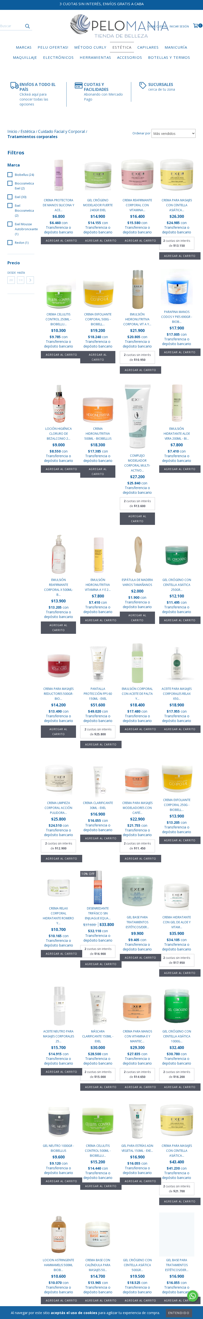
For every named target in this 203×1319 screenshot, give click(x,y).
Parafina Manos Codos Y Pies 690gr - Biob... (176, 317)
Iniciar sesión (179, 26)
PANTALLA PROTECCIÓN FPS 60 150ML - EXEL (98, 694)
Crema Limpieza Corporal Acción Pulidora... (58, 808)
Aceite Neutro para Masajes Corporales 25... (58, 1036)
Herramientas (95, 57)
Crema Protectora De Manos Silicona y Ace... (58, 205)
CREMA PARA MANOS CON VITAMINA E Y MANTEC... (137, 1036)
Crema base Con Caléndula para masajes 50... (97, 1265)
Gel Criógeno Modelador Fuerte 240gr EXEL (98, 205)
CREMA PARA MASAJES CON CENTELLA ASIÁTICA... (177, 205)
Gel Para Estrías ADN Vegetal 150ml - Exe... (137, 1148)
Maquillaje (25, 57)
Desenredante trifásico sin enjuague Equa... (98, 913)
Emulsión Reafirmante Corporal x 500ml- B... (58, 587)
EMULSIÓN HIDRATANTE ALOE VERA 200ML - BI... (177, 434)
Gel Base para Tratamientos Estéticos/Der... (137, 922)
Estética (121, 47)
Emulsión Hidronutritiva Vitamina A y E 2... (98, 585)
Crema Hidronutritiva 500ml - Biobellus (97, 434)
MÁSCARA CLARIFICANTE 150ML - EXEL (97, 1036)
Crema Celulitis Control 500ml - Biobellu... (98, 1151)
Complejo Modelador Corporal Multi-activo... (137, 463)
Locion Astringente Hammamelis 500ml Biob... (58, 1265)
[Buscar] (27, 25)
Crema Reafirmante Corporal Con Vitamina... (137, 205)
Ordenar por (141, 133)
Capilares (148, 47)
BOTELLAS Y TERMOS (169, 57)
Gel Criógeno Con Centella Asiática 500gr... (137, 1265)
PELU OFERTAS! (53, 47)
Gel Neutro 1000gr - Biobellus (58, 1148)
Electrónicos (58, 57)
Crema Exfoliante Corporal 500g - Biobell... (97, 319)
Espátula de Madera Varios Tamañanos (137, 582)
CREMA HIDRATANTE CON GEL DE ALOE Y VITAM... (176, 922)
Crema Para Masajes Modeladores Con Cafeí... (137, 808)
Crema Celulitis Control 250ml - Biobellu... (58, 319)
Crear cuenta (156, 26)
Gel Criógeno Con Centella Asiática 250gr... (176, 585)
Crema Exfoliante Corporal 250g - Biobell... (176, 805)
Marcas (24, 47)
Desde (11, 272)
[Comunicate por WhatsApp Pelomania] (192, 1296)
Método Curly (90, 47)
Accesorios (129, 57)
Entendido (179, 1313)
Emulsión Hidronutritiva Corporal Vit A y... (137, 319)
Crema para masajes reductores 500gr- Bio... (58, 694)
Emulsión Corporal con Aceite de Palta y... (137, 694)
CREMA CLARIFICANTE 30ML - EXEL (98, 805)
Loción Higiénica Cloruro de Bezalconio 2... (58, 434)
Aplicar (30, 280)
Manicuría (176, 47)
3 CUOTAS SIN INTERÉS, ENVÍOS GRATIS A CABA (102, 3)
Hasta (21, 272)
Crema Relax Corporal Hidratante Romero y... (58, 915)
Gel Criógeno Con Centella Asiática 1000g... (176, 1036)
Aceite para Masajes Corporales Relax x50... (177, 694)
